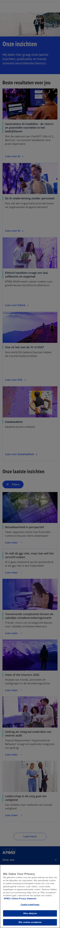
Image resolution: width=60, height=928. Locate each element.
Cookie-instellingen (30, 904)
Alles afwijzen (30, 913)
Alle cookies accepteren (30, 922)
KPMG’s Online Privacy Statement (20, 898)
